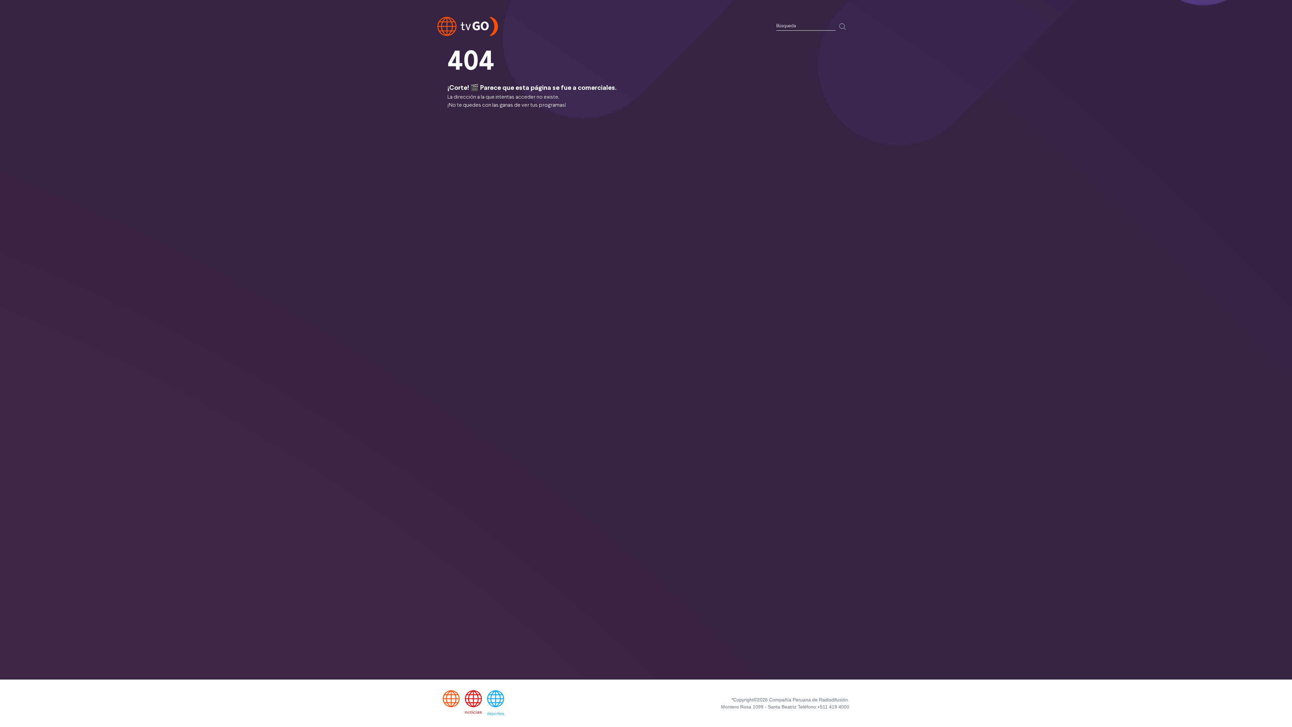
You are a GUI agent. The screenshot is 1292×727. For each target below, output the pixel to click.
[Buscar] (842, 27)
